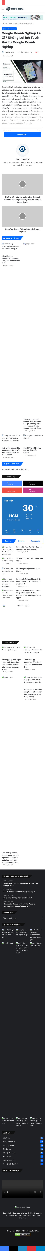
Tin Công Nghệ (8, 1145)
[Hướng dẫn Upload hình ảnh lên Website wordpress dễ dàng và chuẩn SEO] (8, 583)
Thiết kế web (27, 1231)
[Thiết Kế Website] (22, 17)
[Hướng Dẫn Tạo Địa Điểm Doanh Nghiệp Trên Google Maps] (8, 551)
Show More (22, 134)
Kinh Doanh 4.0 (14, 24)
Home (5, 24)
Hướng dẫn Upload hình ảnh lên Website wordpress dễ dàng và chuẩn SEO (28, 581)
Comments (35, 541)
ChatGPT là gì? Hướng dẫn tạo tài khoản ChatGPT (32, 450)
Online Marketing (27, 24)
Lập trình (6, 1138)
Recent (21, 541)
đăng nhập (12, 469)
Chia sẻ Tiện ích (9, 1160)
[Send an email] (14, 52)
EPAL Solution (9, 52)
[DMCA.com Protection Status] (22, 1235)
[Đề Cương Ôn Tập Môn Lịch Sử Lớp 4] (8, 571)
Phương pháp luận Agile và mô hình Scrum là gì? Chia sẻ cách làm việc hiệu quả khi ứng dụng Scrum (11, 664)
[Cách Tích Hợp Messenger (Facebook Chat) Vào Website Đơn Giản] (12, 248)
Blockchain (7, 1149)
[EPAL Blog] (15, 8)
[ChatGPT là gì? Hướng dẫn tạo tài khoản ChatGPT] (33, 440)
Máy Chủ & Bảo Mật (10, 1164)
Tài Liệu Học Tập (9, 1153)
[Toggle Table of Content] (38, 131)
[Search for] (42, 9)
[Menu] (3, 9)
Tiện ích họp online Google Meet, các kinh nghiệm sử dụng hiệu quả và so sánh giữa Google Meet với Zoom (32, 423)
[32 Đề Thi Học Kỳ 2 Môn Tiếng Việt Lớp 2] (8, 561)
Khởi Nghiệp (7, 1156)
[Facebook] (22, 168)
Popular (8, 541)
